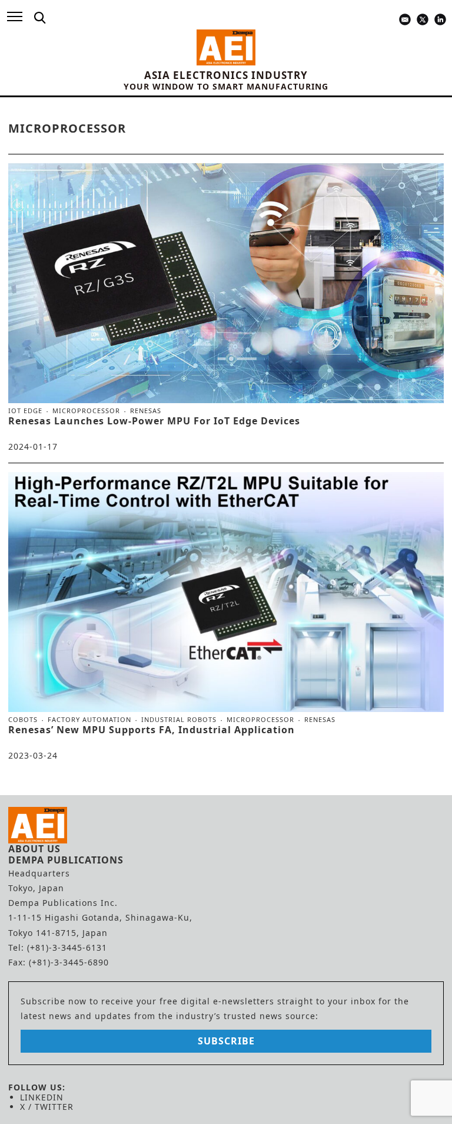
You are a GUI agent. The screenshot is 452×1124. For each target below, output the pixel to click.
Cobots (23, 720)
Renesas (145, 410)
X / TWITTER (47, 1106)
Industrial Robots (179, 720)
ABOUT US (34, 848)
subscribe (226, 1040)
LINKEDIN (42, 1097)
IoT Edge (25, 411)
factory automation (89, 720)
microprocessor (86, 411)
